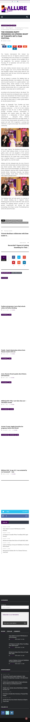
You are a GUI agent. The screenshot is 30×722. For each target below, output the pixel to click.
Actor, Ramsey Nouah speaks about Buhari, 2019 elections (13, 374)
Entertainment (4, 277)
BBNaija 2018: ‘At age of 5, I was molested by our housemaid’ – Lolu (14, 471)
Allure (7, 220)
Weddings (14, 25)
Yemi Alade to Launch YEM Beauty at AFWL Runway (14, 19)
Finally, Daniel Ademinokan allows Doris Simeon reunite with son (13, 351)
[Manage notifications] (26, 718)
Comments (17, 631)
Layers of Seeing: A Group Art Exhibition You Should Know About (19, 660)
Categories (3, 604)
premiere (20, 220)
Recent (3, 631)
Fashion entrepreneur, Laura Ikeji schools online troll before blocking (13, 307)
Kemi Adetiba (13, 220)
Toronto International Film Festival (19, 222)
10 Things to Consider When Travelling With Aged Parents (18, 644)
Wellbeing (11, 409)
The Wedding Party (6, 222)
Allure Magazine (5, 25)
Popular (9, 631)
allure (12, 663)
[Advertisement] (15, 496)
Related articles (6, 273)
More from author (16, 273)
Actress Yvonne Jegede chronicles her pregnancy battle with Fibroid (12, 427)
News (10, 25)
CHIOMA (13, 310)
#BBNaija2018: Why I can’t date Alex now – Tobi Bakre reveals (13, 401)
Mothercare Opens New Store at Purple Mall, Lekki (18, 652)
